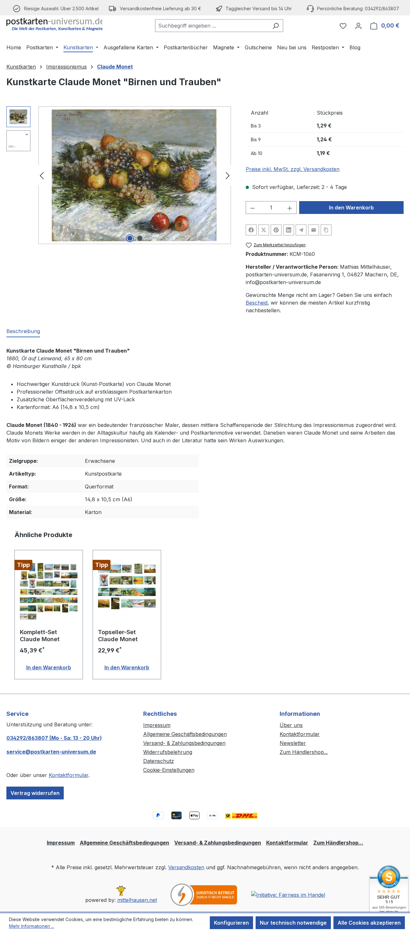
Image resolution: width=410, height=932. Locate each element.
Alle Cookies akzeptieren (369, 923)
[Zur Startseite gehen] (54, 24)
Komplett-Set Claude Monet (40, 635)
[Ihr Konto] (358, 25)
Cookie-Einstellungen (168, 770)
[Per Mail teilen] (313, 230)
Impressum (156, 725)
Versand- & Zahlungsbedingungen (184, 743)
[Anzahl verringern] (252, 207)
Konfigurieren (231, 923)
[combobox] (211, 25)
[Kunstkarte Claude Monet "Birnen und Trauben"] (134, 175)
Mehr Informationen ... (31, 926)
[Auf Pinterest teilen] (276, 230)
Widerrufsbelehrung (167, 752)
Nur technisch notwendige (293, 923)
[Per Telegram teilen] (301, 230)
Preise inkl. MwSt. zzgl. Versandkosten (293, 169)
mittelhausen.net (137, 900)
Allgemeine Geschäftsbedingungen (185, 734)
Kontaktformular (68, 775)
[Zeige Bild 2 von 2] (139, 238)
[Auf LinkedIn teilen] (288, 230)
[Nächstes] (228, 175)
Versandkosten (186, 867)
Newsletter (293, 743)
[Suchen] (275, 25)
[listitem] (155, 8)
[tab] (23, 331)
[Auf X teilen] (263, 230)
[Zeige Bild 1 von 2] (129, 238)
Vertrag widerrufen (35, 793)
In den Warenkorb (351, 207)
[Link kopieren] (326, 230)
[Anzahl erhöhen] (290, 207)
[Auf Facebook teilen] (251, 230)
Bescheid (256, 302)
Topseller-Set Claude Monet (118, 635)
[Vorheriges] (41, 175)
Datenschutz (158, 761)
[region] (119, 175)
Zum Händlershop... (304, 752)
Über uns (291, 725)
